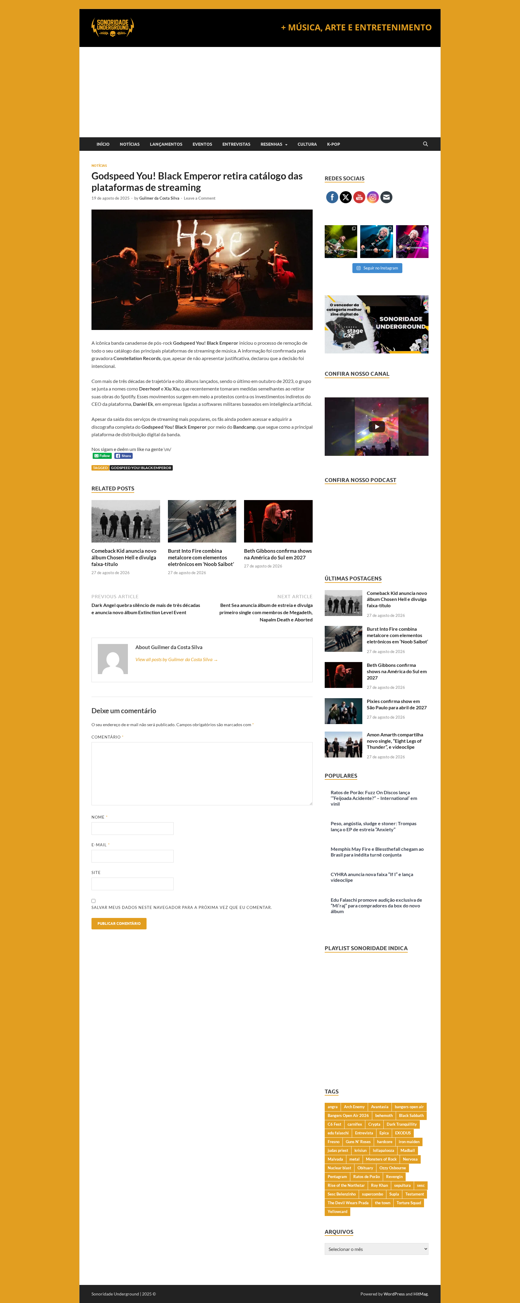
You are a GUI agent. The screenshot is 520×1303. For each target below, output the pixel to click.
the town (382, 1202)
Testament (414, 1194)
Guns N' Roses (358, 1141)
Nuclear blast (339, 1167)
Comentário (107, 737)
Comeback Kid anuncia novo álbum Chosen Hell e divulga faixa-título (123, 557)
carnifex (355, 1124)
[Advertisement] (260, 92)
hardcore (384, 1141)
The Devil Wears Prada (348, 1202)
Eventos (202, 144)
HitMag (420, 1293)
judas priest (338, 1150)
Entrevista (364, 1132)
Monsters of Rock (381, 1159)
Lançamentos (166, 144)
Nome (99, 817)
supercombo (372, 1194)
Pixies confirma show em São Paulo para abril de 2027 (397, 704)
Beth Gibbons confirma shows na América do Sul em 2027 (278, 554)
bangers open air (409, 1106)
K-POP (333, 144)
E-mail (100, 844)
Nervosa (410, 1159)
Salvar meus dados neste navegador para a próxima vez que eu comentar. (181, 907)
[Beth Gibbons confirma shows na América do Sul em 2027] (278, 523)
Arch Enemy (354, 1106)
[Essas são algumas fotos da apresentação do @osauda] (341, 241)
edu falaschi (338, 1132)
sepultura (402, 1185)
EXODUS (403, 1132)
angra (333, 1106)
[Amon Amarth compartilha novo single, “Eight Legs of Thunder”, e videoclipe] (343, 735)
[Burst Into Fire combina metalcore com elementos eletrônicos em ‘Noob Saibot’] (202, 523)
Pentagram (337, 1176)
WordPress (394, 1293)
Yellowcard (337, 1211)
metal (354, 1159)
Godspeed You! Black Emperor (141, 467)
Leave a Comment (199, 198)
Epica (384, 1132)
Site (96, 872)
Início (103, 144)
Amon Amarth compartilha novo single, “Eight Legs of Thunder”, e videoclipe (395, 741)
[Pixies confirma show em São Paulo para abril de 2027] (343, 701)
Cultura (307, 144)
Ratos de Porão (366, 1176)
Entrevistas (236, 144)
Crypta (374, 1124)
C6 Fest (334, 1124)
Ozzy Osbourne (392, 1167)
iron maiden (409, 1141)
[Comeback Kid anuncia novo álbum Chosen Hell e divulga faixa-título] (125, 523)
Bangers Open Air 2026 (348, 1115)
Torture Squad (409, 1202)
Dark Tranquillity (402, 1124)
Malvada (335, 1159)
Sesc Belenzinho (342, 1194)
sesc (421, 1185)
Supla (394, 1194)
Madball (408, 1150)
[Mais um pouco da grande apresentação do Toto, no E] (376, 241)
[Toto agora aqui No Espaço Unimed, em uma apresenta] (412, 241)
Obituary (365, 1167)
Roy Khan (379, 1185)
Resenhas (271, 144)
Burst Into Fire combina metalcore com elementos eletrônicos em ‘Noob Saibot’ (201, 557)
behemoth (384, 1115)
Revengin (394, 1176)
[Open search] (425, 144)
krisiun (360, 1150)
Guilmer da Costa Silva (159, 198)
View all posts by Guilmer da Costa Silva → (176, 659)
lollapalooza (383, 1150)
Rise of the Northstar (346, 1185)
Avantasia (379, 1106)
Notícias (130, 144)
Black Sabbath (411, 1115)
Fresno (333, 1141)
